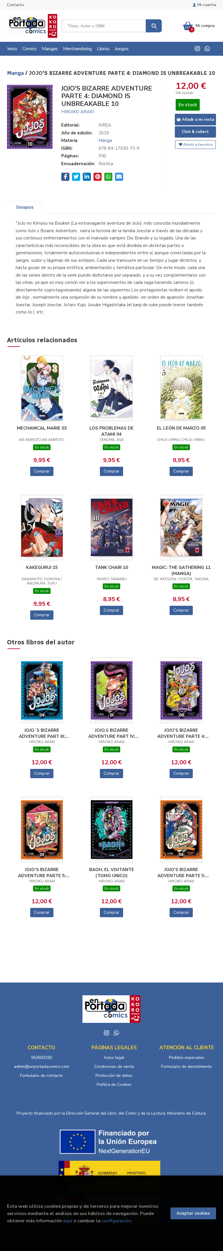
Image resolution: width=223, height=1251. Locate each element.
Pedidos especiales (186, 1057)
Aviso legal (114, 1057)
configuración (116, 1220)
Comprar (42, 471)
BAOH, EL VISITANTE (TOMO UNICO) (111, 872)
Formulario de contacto (41, 1075)
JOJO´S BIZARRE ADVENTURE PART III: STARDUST (42, 733)
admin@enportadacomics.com (41, 1066)
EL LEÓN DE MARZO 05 (181, 428)
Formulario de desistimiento (186, 1066)
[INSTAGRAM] (197, 48)
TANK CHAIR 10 (111, 567)
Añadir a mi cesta (197, 119)
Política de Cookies (114, 1084)
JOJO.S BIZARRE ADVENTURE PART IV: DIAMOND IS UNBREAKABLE (111, 733)
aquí (67, 1220)
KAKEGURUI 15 (42, 567)
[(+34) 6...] (207, 48)
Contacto (15, 5)
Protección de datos (114, 1075)
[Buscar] (154, 26)
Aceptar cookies (193, 1213)
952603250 (41, 1057)
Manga (16, 73)
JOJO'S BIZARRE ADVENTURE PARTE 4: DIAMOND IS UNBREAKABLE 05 (181, 733)
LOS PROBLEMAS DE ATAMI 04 (111, 431)
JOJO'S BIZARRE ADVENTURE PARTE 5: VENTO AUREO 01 (42, 872)
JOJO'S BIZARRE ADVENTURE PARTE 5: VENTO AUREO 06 (181, 872)
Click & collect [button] (195, 131)
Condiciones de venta (114, 1066)
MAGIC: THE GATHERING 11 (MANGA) (181, 570)
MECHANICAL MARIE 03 (42, 428)
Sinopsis (25, 207)
